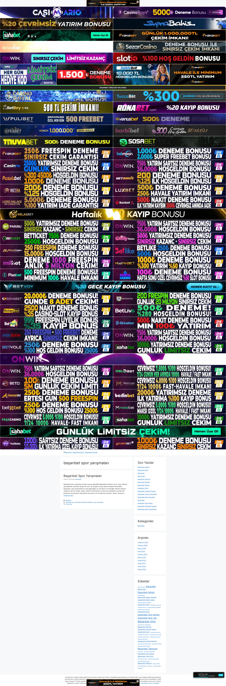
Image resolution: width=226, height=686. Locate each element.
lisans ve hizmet (156, 663)
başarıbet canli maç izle (155, 605)
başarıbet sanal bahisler (147, 641)
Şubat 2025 (142, 560)
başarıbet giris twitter (149, 614)
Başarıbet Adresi (144, 467)
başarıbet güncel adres (147, 629)
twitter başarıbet (157, 666)
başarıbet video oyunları (149, 651)
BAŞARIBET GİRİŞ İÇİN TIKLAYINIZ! (113, 88)
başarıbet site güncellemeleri (144, 643)
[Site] (56, 154)
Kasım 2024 (142, 569)
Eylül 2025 (141, 551)
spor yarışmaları (98, 502)
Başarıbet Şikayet (144, 479)
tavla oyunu (149, 666)
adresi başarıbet (141, 587)
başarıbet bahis (141, 595)
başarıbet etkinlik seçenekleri (154, 607)
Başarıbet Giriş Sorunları (146, 497)
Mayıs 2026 (142, 548)
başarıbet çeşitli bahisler (153, 659)
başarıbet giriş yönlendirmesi (144, 624)
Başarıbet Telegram (87, 502)
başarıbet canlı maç (142, 607)
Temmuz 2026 (143, 542)
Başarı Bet (141, 476)
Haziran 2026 (142, 545)
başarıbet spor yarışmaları (73, 502)
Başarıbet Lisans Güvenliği (147, 494)
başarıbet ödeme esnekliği (144, 661)
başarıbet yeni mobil (142, 659)
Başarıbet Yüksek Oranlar (147, 491)
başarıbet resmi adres (143, 639)
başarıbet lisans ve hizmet (155, 634)
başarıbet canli (144, 605)
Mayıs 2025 (142, 557)
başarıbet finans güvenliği (143, 609)
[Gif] (113, 214)
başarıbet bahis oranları (147, 597)
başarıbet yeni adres (146, 654)
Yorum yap (69, 504)
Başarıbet (68, 500)
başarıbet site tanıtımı (157, 643)
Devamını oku (68, 495)
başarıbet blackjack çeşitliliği (144, 602)
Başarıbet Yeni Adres (145, 503)
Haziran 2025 (142, 554)
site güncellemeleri (142, 666)
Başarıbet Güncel (144, 482)
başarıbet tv (140, 651)
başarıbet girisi (144, 612)
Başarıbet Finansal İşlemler (147, 506)
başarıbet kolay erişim (155, 632)
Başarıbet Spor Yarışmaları (83, 476)
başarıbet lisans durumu (143, 634)
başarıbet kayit (144, 632)
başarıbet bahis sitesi (146, 600)
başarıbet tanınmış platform (144, 646)
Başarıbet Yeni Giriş (145, 656)
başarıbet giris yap (147, 618)
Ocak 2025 (141, 563)
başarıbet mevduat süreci (143, 636)
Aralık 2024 (142, 566)
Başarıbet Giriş (143, 470)
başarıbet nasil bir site (155, 636)
